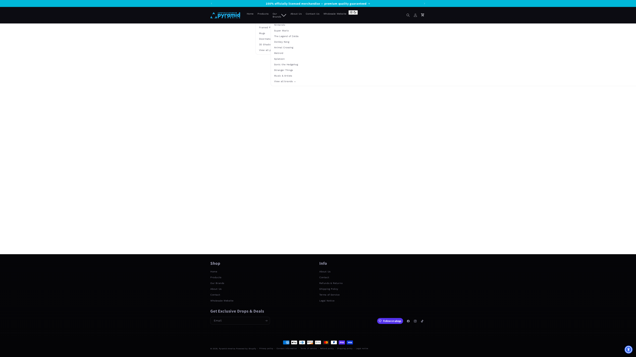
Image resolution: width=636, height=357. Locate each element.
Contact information (287, 348)
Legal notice (362, 348)
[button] (408, 15)
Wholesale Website (221, 300)
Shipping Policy (328, 289)
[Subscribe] (266, 321)
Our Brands (217, 283)
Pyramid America (227, 349)
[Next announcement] (424, 3)
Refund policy (327, 348)
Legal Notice (326, 300)
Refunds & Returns (331, 283)
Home (213, 271)
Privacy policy (266, 348)
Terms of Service (329, 294)
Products (215, 277)
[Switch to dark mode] (353, 12)
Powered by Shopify (246, 349)
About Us (216, 289)
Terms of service (308, 348)
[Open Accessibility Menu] (628, 349)
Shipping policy (345, 348)
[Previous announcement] (211, 3)
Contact (215, 294)
